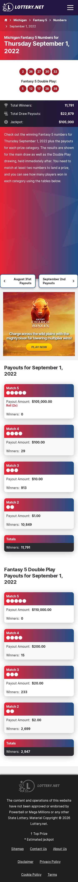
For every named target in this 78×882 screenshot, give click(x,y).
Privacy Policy (50, 862)
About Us (60, 849)
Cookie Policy (31, 874)
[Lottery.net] (23, 10)
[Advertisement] (39, 225)
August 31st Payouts (22, 281)
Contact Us (38, 849)
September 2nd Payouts (54, 281)
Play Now (39, 347)
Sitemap (17, 849)
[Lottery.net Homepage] (5, 20)
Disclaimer (25, 862)
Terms (52, 874)
